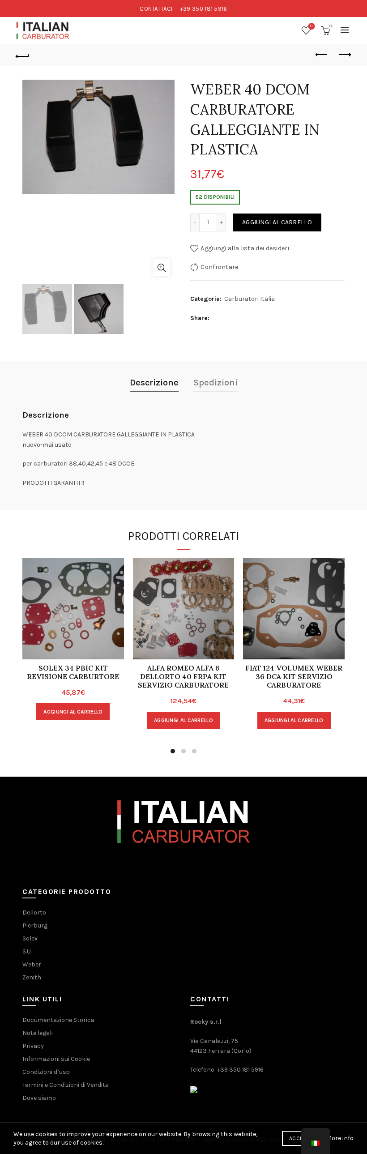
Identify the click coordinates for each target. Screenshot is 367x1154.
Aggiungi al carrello (277, 222)
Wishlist (311, 26)
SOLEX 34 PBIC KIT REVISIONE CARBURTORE (73, 672)
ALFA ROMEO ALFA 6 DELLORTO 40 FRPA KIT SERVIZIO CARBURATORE (183, 676)
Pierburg (34, 925)
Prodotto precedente (322, 55)
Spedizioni (215, 382)
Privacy (33, 1046)
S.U (26, 951)
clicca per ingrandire (161, 267)
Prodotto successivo (344, 55)
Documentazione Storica (58, 1020)
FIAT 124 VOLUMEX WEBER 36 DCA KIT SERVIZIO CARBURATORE (293, 676)
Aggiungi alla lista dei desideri (245, 248)
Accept (299, 1138)
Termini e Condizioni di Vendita (65, 1085)
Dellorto (34, 912)
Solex (30, 938)
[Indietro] (23, 55)
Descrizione (154, 382)
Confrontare (219, 267)
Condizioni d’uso (46, 1072)
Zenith (31, 977)
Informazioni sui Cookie (56, 1059)
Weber (31, 964)
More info (340, 1138)
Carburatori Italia (249, 299)
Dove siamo (39, 1098)
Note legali (37, 1033)
